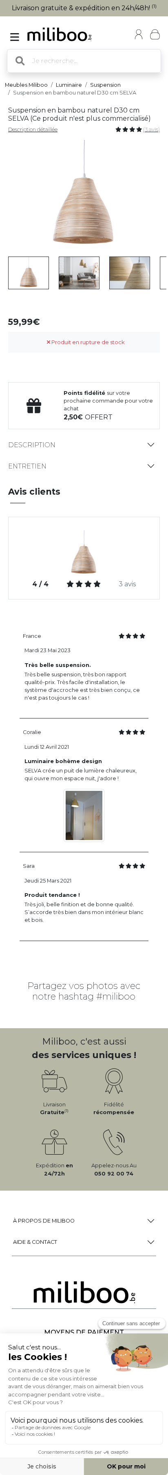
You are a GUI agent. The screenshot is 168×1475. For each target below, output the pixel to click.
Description (31, 445)
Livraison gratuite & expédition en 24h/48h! (84, 8)
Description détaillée (32, 129)
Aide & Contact (35, 1242)
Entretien (27, 466)
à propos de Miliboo (44, 1221)
